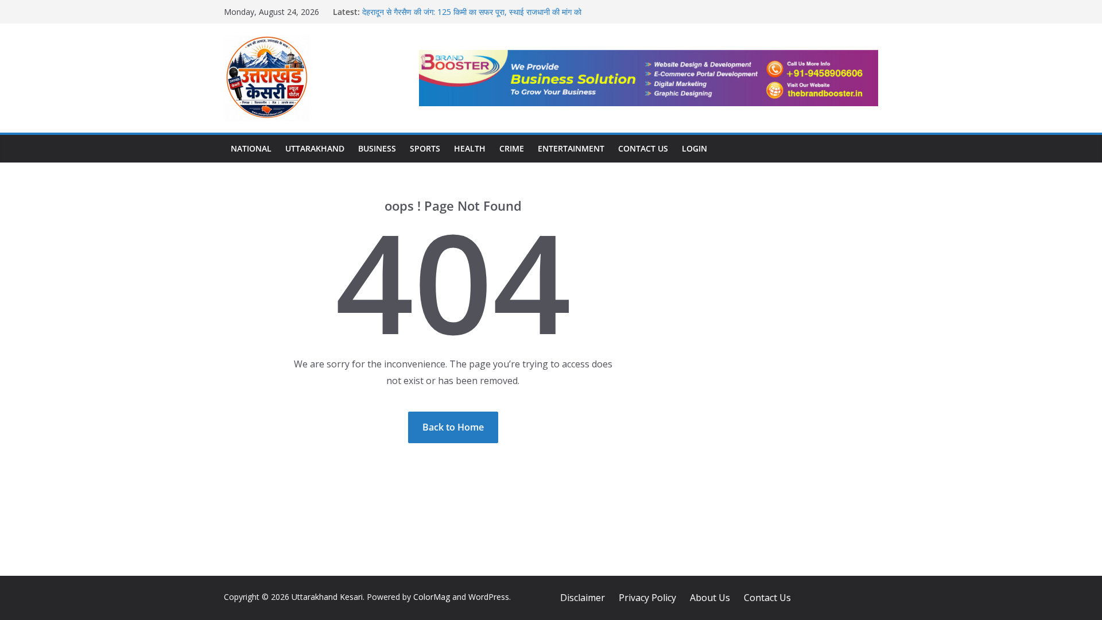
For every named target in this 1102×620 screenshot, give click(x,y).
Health (470, 148)
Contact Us (643, 148)
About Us (710, 597)
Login (694, 148)
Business (377, 148)
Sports (425, 148)
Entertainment (571, 148)
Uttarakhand (314, 148)
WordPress (488, 596)
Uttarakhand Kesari (327, 596)
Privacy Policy (647, 597)
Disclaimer (582, 597)
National (251, 148)
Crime (511, 148)
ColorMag (431, 596)
